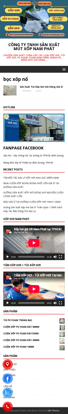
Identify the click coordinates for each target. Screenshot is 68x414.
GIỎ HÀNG (9, 397)
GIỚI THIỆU (9, 369)
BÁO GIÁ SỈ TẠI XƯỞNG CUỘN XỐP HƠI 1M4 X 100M (31, 201)
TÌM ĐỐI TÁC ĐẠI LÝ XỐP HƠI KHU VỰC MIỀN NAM (31, 177)
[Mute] (55, 256)
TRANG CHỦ (10, 364)
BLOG (6, 380)
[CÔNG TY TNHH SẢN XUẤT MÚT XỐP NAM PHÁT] (34, 36)
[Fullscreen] (60, 256)
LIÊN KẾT (8, 391)
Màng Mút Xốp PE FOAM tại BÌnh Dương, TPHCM (28, 162)
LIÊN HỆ (7, 386)
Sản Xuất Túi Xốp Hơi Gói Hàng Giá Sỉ (41, 86)
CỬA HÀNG (9, 375)
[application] (34, 242)
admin (38, 90)
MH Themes (53, 410)
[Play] (7, 256)
